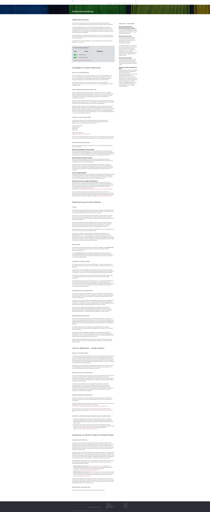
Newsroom (126, 503)
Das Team (125, 506)
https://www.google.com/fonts (95, 466)
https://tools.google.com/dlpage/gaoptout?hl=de (86, 428)
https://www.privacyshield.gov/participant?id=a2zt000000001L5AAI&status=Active (90, 406)
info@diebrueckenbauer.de (95, 507)
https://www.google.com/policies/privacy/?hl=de (87, 470)
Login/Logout (110, 507)
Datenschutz (108, 505)
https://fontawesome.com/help (97, 471)
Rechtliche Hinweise (110, 506)
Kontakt (125, 507)
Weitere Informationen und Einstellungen (82, 60)
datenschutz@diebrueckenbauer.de (82, 134)
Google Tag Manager (83, 57)
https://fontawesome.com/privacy (83, 476)
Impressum (134, 32)
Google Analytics (82, 54)
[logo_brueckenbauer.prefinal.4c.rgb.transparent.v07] (80, 2)
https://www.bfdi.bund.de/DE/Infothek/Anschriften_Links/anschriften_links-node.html (94, 189)
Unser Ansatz (126, 505)
